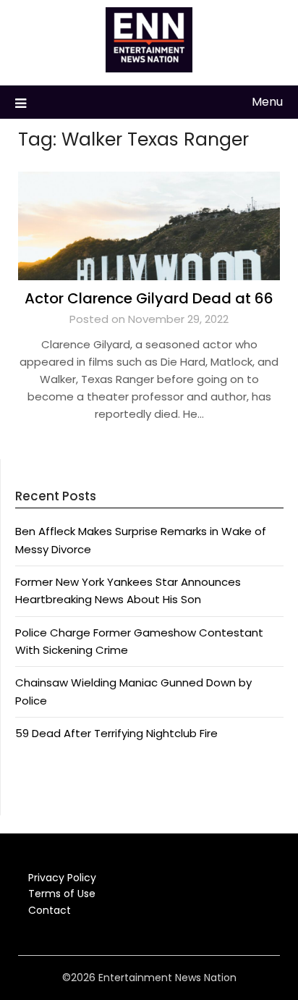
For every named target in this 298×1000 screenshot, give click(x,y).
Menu (267, 101)
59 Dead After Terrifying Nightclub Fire (116, 733)
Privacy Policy (62, 877)
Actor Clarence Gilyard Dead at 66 (149, 298)
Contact (49, 910)
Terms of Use (61, 893)
